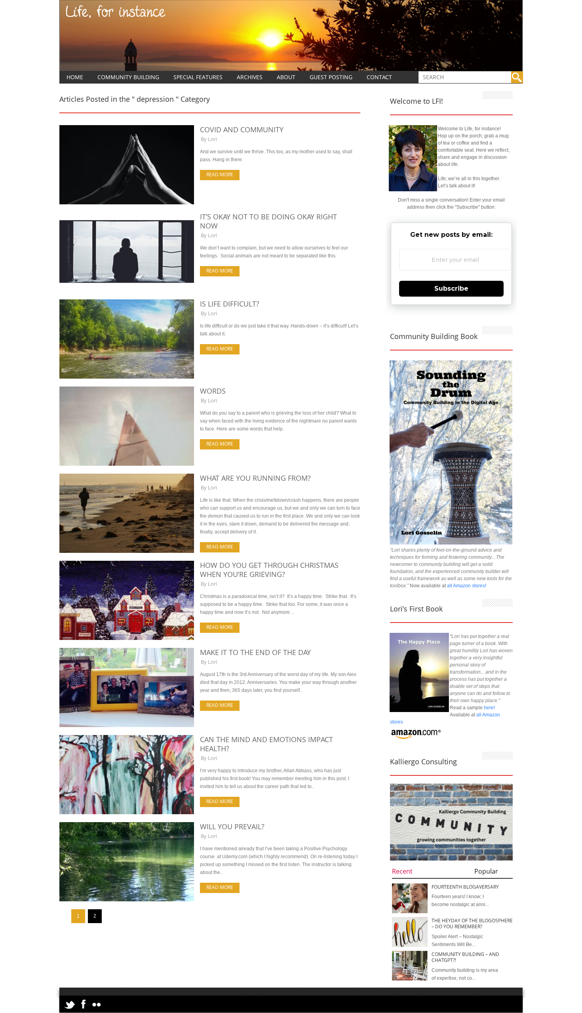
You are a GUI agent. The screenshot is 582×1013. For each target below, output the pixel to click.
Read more (219, 174)
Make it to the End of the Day (255, 652)
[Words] (126, 464)
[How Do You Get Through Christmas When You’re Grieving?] (126, 638)
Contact (379, 77)
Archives (249, 77)
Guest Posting (331, 77)
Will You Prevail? (232, 826)
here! (489, 707)
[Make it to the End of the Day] (126, 725)
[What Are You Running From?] (126, 551)
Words (213, 391)
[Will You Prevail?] (126, 899)
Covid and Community (241, 129)
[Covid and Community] (126, 202)
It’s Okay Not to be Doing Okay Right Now (268, 221)
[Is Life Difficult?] (126, 377)
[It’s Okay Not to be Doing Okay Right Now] (126, 290)
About (286, 77)
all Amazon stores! (466, 585)
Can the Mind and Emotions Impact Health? (266, 744)
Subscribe (451, 288)
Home (75, 77)
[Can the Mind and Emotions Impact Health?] (126, 812)
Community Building (128, 77)
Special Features (198, 77)
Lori (212, 139)
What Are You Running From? (255, 478)
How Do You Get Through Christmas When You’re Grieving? (269, 569)
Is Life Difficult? (229, 303)
